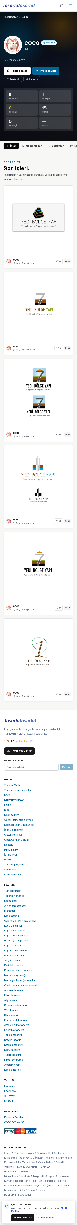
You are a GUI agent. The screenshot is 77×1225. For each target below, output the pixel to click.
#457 (67, 348)
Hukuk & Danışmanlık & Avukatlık (45, 1153)
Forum (8, 805)
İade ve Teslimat (13, 829)
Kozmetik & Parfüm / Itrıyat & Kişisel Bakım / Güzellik (34, 1162)
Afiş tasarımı (11, 1000)
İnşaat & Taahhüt (14, 1153)
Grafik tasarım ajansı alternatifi (21, 985)
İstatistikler (10, 854)
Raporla (33, 79)
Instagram (10, 1086)
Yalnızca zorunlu (46, 1217)
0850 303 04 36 (14, 1122)
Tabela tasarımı (13, 1035)
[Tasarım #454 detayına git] (38, 566)
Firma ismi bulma (13, 1059)
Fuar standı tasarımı (15, 1020)
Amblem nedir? (12, 1064)
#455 (67, 521)
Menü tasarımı (12, 1049)
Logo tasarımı (12, 915)
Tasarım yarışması (14, 895)
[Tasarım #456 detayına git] (38, 393)
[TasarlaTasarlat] (20, 721)
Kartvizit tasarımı (13, 965)
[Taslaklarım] (61, 5)
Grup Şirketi (63, 1185)
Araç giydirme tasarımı (17, 1025)
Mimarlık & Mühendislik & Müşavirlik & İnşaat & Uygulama (36, 1176)
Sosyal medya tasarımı (17, 1005)
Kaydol (66, 767)
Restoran (45, 1167)
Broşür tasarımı (13, 1040)
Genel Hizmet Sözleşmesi (18, 819)
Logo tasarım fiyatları (16, 935)
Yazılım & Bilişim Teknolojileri (20, 1167)
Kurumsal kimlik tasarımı (18, 970)
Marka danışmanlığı (15, 975)
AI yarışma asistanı (15, 905)
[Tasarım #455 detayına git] (38, 479)
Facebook (10, 1091)
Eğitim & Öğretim (44, 1185)
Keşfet (7, 795)
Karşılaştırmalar (13, 874)
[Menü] (70, 5)
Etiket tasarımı (12, 995)
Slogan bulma (12, 960)
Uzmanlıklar (34, 145)
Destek (8, 844)
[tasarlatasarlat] (19, 5)
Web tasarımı (11, 1010)
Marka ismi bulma (14, 955)
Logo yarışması (13, 925)
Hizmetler (9, 910)
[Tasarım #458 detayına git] (38, 220)
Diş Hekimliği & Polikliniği (53, 1180)
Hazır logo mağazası (16, 940)
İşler (13, 145)
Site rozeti (10, 869)
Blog (6, 810)
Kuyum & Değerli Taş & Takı (20, 1180)
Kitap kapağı (11, 1015)
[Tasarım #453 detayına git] (38, 653)
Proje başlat (19, 70)
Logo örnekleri (12, 1069)
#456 (67, 434)
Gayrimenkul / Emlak (16, 1171)
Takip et (14, 79)
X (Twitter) (10, 1096)
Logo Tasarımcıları (14, 930)
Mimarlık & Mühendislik (59, 1157)
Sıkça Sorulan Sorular (16, 839)
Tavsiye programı (14, 864)
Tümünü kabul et (23, 1217)
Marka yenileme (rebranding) (20, 980)
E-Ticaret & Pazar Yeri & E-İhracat (23, 1157)
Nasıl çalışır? (11, 814)
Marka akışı (10, 900)
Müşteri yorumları (14, 800)
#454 (67, 608)
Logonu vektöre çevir (16, 950)
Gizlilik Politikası (13, 834)
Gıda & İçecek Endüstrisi (18, 1185)
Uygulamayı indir (21, 751)
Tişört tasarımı (12, 1054)
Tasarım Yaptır (12, 785)
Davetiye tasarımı (14, 1030)
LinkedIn (9, 1101)
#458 (67, 261)
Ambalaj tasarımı (13, 990)
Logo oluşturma (13, 945)
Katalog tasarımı (13, 1044)
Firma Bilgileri (11, 849)
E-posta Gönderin (14, 1117)
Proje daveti (48, 70)
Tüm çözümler (12, 890)
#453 (67, 694)
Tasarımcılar (11, 16)
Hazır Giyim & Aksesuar (17, 1194)
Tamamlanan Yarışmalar (17, 790)
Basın (7, 859)
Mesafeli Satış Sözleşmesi (19, 824)
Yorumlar (58, 145)
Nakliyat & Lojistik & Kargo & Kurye (24, 1190)
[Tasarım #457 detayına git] (38, 306)
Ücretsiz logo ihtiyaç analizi (20, 920)
